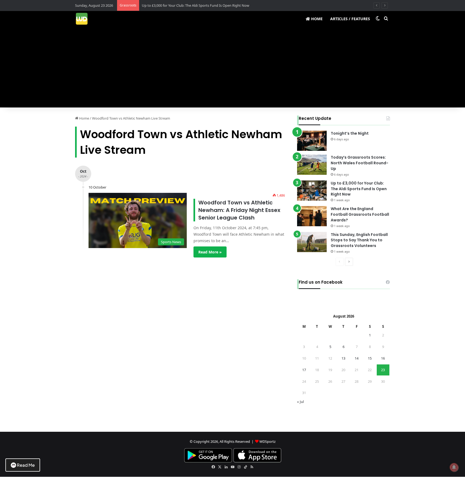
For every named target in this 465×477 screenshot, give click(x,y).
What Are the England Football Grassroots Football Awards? (360, 214)
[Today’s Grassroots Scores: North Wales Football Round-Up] (312, 165)
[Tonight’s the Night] (312, 141)
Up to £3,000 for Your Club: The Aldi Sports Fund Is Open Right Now (195, 5)
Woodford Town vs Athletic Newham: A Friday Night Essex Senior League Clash (239, 210)
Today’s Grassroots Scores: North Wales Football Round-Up (359, 163)
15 (370, 358)
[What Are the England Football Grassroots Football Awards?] (312, 216)
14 (356, 358)
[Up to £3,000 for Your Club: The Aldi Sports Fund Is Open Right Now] (312, 190)
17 (304, 369)
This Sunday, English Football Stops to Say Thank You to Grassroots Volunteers (359, 240)
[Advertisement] (232, 67)
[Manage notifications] (454, 467)
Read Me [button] (26, 465)
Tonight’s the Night (350, 133)
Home (316, 18)
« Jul (300, 401)
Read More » (210, 252)
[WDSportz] (81, 18)
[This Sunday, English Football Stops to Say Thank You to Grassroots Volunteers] (312, 242)
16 (383, 358)
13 (343, 358)
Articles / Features (350, 18)
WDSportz (267, 441)
